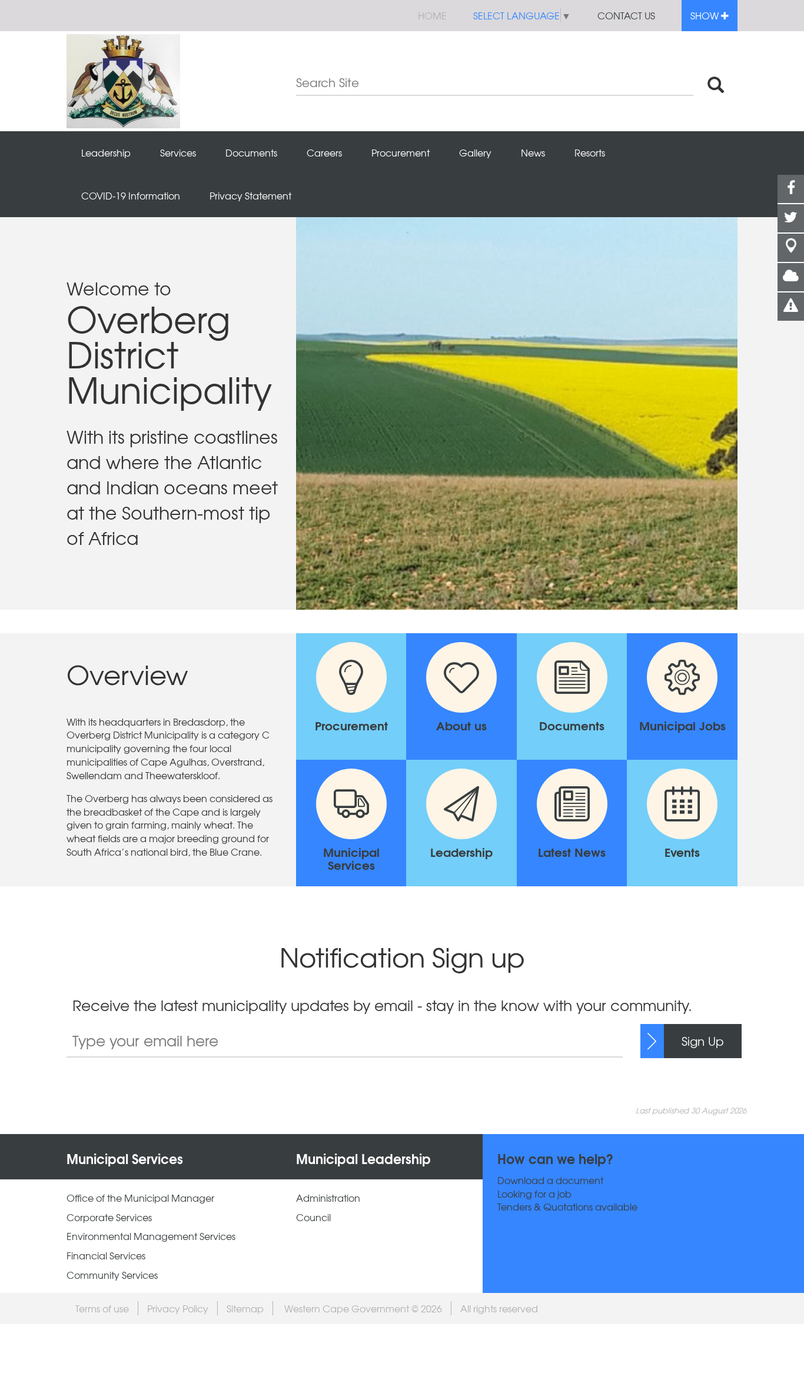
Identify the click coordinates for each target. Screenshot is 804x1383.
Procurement (400, 152)
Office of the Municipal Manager (140, 1198)
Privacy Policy (177, 1308)
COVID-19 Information (130, 195)
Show (705, 15)
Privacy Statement (250, 195)
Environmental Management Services (151, 1236)
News (533, 152)
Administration (328, 1198)
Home (432, 15)
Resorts (589, 152)
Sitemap (245, 1308)
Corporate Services (109, 1217)
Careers (324, 152)
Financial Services (106, 1255)
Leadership (106, 152)
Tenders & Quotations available (567, 1207)
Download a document (550, 1180)
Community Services (112, 1275)
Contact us (626, 15)
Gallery (475, 152)
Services (178, 152)
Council (313, 1217)
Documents (251, 152)
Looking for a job (534, 1194)
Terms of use (102, 1308)
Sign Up (703, 1040)
